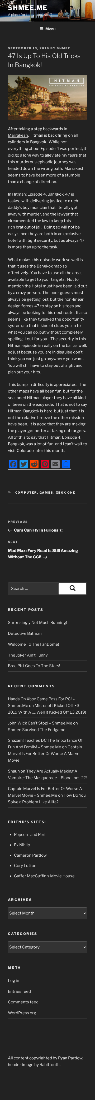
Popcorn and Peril (30, 834)
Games (47, 492)
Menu (50, 29)
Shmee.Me (28, 8)
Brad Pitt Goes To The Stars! (34, 665)
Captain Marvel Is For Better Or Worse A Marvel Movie (45, 754)
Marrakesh (18, 135)
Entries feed (19, 991)
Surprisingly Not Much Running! (37, 622)
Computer (26, 492)
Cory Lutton (25, 865)
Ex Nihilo (22, 845)
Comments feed (23, 1002)
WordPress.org (22, 1013)
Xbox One (65, 492)
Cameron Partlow (30, 855)
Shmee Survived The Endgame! (37, 729)
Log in (13, 980)
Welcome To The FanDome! (33, 644)
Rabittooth (50, 1064)
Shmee (63, 48)
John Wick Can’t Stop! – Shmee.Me (40, 723)
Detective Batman (25, 633)
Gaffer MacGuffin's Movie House (44, 876)
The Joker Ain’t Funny (28, 655)
